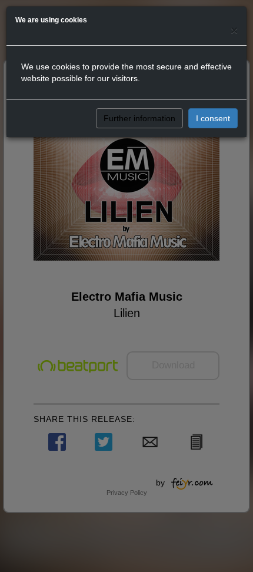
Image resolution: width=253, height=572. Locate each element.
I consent (213, 118)
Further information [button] (139, 118)
